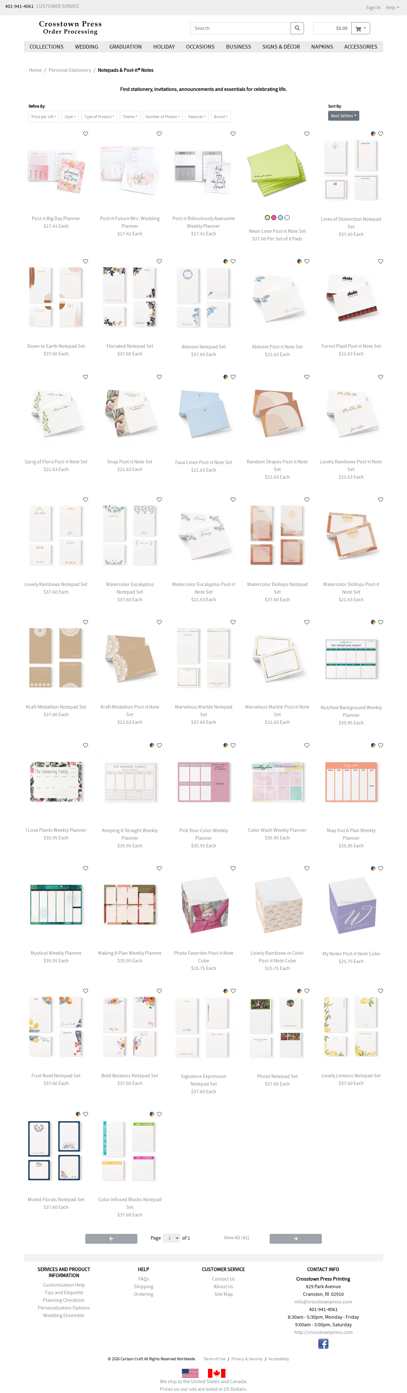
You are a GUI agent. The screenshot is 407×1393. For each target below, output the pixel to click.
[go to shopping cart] (360, 28)
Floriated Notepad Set (130, 346)
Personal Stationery (70, 70)
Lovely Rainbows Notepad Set (55, 584)
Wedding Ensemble (63, 1315)
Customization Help (64, 1285)
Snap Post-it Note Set (129, 462)
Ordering (143, 1294)
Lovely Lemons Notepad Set (351, 1076)
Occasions (200, 46)
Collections (47, 46)
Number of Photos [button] (161, 116)
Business (238, 46)
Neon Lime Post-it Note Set (277, 231)
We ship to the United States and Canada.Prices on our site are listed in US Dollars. (203, 1385)
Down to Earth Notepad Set (56, 346)
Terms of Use (214, 1359)
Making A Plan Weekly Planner (130, 953)
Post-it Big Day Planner (56, 218)
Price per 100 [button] (42, 116)
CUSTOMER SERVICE (57, 6)
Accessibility (279, 1359)
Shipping (143, 1286)
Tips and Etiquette (64, 1292)
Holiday (164, 46)
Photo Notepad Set (277, 1076)
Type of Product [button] (98, 116)
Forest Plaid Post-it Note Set (351, 346)
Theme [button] (129, 116)
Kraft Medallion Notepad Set (56, 707)
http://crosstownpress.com (323, 1332)
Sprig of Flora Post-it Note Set (55, 462)
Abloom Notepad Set (204, 347)
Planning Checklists (64, 1300)
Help (391, 7)
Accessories (360, 46)
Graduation (125, 46)
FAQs (143, 1279)
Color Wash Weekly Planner (277, 830)
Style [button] (69, 116)
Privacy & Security (247, 1359)
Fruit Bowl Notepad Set (55, 1076)
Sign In (373, 7)
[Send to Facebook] (323, 1345)
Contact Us (223, 1279)
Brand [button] (219, 116)
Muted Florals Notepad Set (56, 1199)
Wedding (86, 46)
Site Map (223, 1294)
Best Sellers (342, 115)
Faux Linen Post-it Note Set (203, 462)
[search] (297, 28)
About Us (223, 1286)
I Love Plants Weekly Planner (56, 830)
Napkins (322, 46)
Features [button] (195, 116)
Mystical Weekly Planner (56, 953)
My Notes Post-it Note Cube (351, 954)
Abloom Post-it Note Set (277, 347)
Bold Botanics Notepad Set (129, 1076)
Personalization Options (64, 1308)
